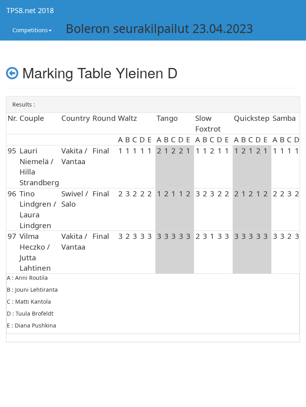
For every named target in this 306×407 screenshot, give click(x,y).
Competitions (30, 30)
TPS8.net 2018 (30, 10)
